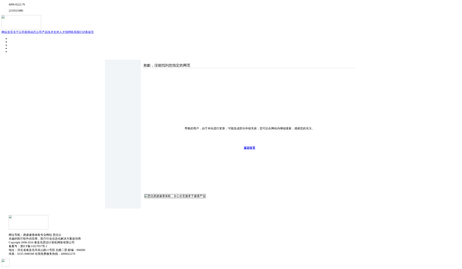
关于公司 (19, 32)
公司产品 (42, 32)
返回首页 (249, 147)
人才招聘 (65, 32)
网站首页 (7, 32)
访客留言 (88, 32)
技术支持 (53, 32)
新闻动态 (30, 32)
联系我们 (76, 32)
